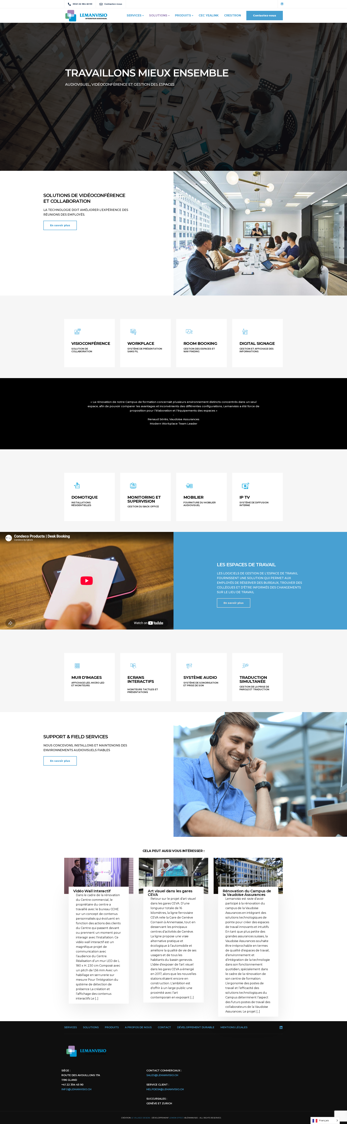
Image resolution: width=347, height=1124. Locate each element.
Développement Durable (195, 1027)
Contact (164, 1027)
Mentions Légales (233, 1027)
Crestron (232, 15)
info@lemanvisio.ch (76, 1089)
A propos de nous (138, 1027)
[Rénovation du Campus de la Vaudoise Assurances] (248, 880)
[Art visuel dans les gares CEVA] (173, 880)
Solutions (158, 15)
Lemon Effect (176, 1118)
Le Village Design (140, 1118)
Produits (183, 15)
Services (134, 15)
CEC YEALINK (209, 15)
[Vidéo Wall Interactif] (98, 880)
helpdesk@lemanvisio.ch (165, 1089)
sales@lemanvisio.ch (162, 1075)
